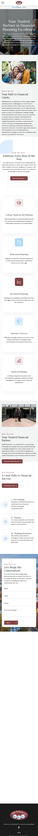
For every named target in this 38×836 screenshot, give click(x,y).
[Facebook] (19, 827)
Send (8, 623)
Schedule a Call (9, 486)
